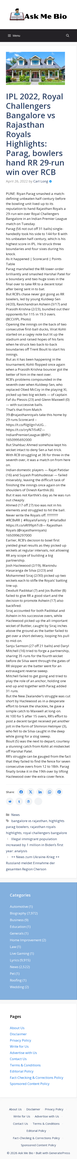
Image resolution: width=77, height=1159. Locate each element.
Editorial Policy (22, 1071)
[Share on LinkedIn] (40, 792)
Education (18, 926)
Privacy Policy (20, 1040)
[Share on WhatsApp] (49, 792)
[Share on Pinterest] (59, 792)
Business (17, 920)
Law (13, 946)
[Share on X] (30, 792)
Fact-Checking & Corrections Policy (36, 1077)
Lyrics (14, 960)
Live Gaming (19, 953)
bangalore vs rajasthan (29, 821)
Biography (18, 913)
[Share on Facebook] (21, 792)
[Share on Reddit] (9, 801)
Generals (17, 933)
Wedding (17, 987)
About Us (17, 1028)
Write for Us (19, 1046)
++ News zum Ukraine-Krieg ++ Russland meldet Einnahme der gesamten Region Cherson (32, 863)
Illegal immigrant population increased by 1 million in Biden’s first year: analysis (34, 845)
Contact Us (18, 1059)
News (15, 814)
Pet (12, 973)
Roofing (16, 980)
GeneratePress (59, 1153)
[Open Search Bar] (67, 35)
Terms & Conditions (25, 1065)
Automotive (19, 906)
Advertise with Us (23, 1052)
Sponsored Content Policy (30, 1083)
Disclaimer (18, 1034)
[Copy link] (38, 801)
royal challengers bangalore (45, 833)
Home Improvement (25, 940)
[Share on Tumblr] (19, 801)
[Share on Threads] (28, 801)
